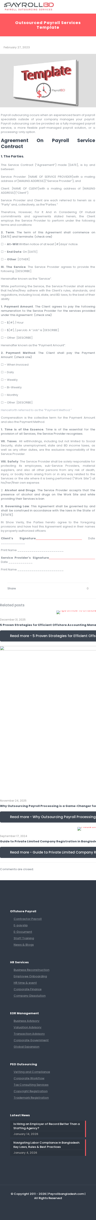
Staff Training (24, 938)
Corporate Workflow (29, 1078)
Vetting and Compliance (32, 1072)
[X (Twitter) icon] (38, 1204)
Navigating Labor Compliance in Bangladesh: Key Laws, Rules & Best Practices (46, 1145)
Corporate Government (31, 1040)
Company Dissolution (30, 996)
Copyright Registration (31, 1091)
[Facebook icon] (34, 1204)
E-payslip (21, 925)
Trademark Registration (31, 1098)
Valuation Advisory (28, 1027)
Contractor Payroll (28, 919)
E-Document (23, 932)
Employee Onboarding (30, 976)
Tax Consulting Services (31, 1085)
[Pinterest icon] (52, 1204)
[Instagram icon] (57, 1204)
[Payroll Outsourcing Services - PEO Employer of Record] (29, 6)
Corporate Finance (28, 989)
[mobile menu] (90, 6)
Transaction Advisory (29, 1034)
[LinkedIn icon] (48, 1204)
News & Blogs (24, 945)
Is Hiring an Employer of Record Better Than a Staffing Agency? (46, 1126)
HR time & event (25, 983)
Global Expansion (26, 1047)
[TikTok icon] (62, 1204)
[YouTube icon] (43, 1204)
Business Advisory (27, 1021)
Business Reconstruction (31, 970)
